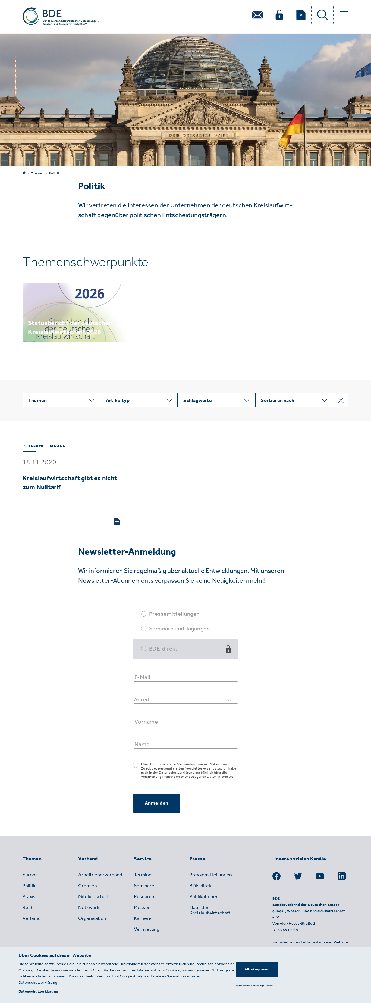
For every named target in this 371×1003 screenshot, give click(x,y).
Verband (88, 859)
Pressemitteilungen (174, 613)
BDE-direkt (163, 648)
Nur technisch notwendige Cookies (254, 985)
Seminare (144, 886)
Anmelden (156, 803)
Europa (30, 875)
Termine (143, 875)
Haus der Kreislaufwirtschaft (210, 910)
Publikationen (204, 896)
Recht (29, 907)
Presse (197, 859)
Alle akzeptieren (257, 969)
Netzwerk (88, 907)
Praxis (29, 896)
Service (143, 859)
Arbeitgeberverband (100, 875)
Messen (142, 907)
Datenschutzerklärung (38, 991)
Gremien (87, 886)
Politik (54, 173)
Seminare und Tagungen (179, 628)
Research (144, 896)
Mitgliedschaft (93, 896)
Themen (37, 173)
